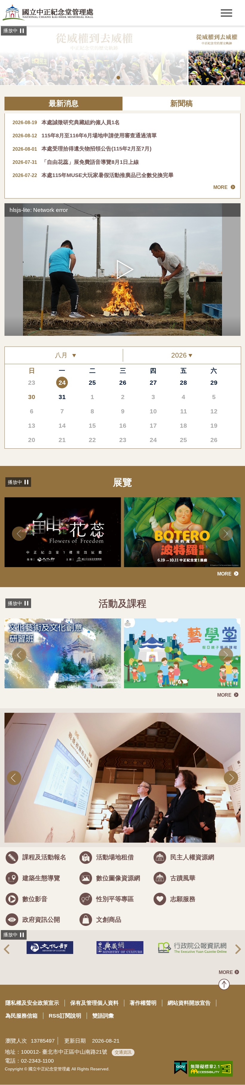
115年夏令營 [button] (88, 77)
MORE (220, 187)
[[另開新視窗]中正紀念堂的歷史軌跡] (94, 55)
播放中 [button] (10, 30)
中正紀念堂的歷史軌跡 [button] (118, 77)
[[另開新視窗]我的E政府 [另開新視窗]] (180, 1068)
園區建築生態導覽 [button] (112, 77)
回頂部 (224, 984)
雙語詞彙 (103, 1016)
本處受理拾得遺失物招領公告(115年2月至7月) (82, 149)
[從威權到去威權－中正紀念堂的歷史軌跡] (217, 55)
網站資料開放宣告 (189, 1003)
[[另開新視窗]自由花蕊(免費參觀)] (62, 532)
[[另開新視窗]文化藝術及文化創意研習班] (62, 653)
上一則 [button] (19, 534)
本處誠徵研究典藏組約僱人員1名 (66, 122)
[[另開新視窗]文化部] (50, 947)
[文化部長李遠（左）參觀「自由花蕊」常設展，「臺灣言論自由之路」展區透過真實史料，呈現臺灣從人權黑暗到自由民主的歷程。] (122, 778)
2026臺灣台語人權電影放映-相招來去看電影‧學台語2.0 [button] (70, 77)
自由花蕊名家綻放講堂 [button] (94, 77)
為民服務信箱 (21, 1016)
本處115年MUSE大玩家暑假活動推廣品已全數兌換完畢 (93, 175)
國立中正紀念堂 (48, 13)
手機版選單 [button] (226, 13)
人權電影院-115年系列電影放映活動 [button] (100, 77)
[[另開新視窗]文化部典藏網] (120, 947)
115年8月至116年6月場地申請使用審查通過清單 (85, 135)
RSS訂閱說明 (65, 1016)
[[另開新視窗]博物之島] (192, 947)
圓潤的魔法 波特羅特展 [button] (82, 77)
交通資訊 (123, 1052)
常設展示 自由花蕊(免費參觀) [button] (106, 77)
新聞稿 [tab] (181, 103)
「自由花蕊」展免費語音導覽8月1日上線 (76, 162)
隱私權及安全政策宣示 (32, 1003)
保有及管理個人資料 (94, 1003)
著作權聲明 (143, 1003)
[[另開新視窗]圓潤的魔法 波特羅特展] (182, 532)
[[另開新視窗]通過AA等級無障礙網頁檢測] (211, 1069)
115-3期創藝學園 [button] (76, 77)
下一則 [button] (226, 534)
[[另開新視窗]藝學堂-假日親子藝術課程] (182, 653)
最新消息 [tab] (64, 103)
